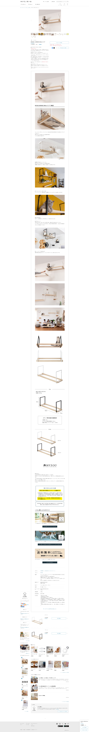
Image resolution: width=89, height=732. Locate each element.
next (68, 21)
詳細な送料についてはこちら (24, 613)
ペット (54, 570)
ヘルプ (32, 724)
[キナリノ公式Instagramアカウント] (60, 724)
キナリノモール (22, 7)
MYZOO (42, 572)
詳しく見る (28, 640)
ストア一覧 (25, 7)
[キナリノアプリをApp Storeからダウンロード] (60, 726)
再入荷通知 (84, 727)
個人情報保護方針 (28, 729)
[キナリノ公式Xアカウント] (63, 724)
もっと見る (26, 711)
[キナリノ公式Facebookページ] (57, 724)
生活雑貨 (42, 570)
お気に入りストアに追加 (63, 711)
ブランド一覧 (27, 723)
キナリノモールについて (34, 723)
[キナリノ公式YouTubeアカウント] (65, 724)
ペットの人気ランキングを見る (65, 672)
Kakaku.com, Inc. (67, 730)
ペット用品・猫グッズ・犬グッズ (48, 570)
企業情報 (21, 729)
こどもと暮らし (29, 7)
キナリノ (21, 724)
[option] (50, 21)
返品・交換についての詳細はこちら (25, 627)
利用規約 (24, 729)
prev (32, 21)
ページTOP (45, 718)
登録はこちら (27, 653)
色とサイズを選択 (59, 42)
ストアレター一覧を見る (66, 701)
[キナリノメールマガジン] (68, 724)
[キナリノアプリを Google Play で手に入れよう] (66, 726)
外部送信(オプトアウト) (34, 729)
